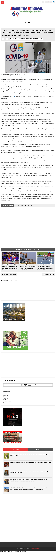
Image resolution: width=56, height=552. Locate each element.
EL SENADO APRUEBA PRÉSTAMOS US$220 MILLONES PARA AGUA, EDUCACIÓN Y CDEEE (30, 462)
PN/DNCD (5, 398)
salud (41, 38)
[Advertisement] (28, 226)
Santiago (5, 395)
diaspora (20, 38)
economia (24, 38)
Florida (13, 96)
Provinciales (6, 397)
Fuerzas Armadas (7, 401)
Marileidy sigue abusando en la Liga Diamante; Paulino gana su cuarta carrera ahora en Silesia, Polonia (45, 267)
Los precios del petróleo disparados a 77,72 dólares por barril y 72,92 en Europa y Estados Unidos (28, 267)
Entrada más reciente (10, 274)
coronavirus (44, 75)
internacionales (31, 38)
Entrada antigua (47, 274)
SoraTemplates (35, 548)
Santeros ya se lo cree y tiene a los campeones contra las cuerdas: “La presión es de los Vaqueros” (10, 267)
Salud (4, 399)
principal (37, 38)
